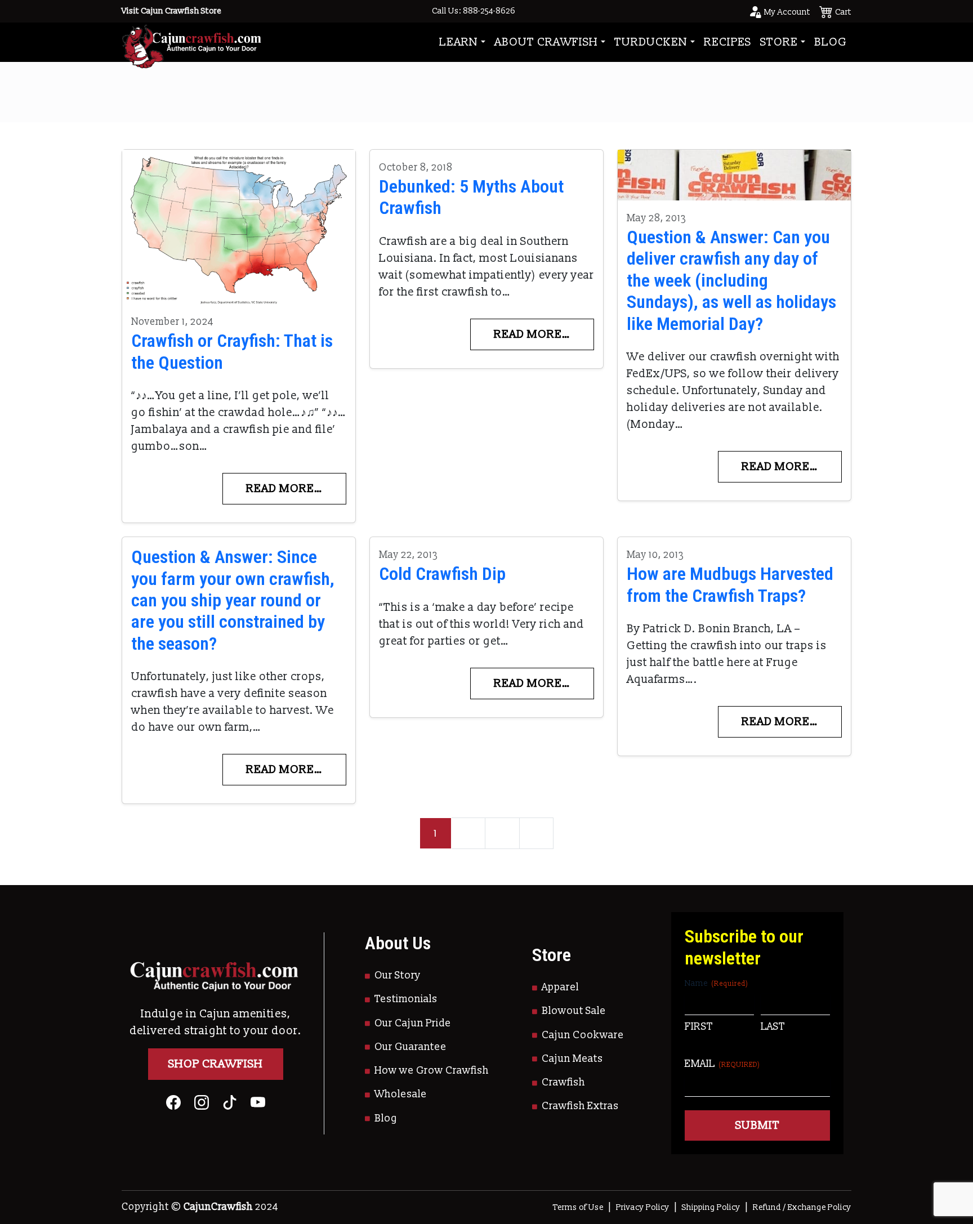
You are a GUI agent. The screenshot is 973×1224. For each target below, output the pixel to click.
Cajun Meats (572, 1058)
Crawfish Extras (580, 1106)
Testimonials (406, 999)
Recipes (727, 42)
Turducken (651, 42)
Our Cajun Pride (412, 1023)
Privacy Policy (643, 1207)
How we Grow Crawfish (431, 1070)
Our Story (397, 975)
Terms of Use (578, 1207)
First (699, 1026)
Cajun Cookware (583, 1035)
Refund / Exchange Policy (802, 1207)
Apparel (560, 987)
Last (773, 1026)
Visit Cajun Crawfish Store (171, 11)
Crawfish (563, 1082)
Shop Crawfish (215, 1064)
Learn (458, 42)
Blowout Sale (574, 1010)
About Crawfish (546, 42)
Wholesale (400, 1094)
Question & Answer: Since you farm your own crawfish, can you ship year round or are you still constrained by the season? (232, 600)
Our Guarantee (410, 1046)
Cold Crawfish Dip (442, 573)
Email (722, 1063)
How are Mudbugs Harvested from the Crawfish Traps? (730, 584)
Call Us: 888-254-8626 (473, 11)
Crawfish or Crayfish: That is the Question (232, 351)
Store (779, 42)
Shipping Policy (711, 1207)
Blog (830, 42)
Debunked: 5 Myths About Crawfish (471, 197)
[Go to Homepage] (191, 42)
